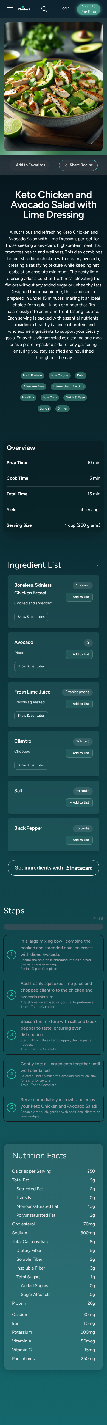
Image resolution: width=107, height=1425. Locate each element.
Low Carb (50, 397)
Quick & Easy (75, 397)
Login (65, 8)
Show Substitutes (31, 617)
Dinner (62, 408)
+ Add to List (79, 597)
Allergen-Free (33, 386)
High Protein (32, 375)
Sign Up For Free (88, 9)
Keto (80, 375)
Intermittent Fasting (68, 386)
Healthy (28, 397)
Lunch (44, 408)
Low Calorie (59, 375)
